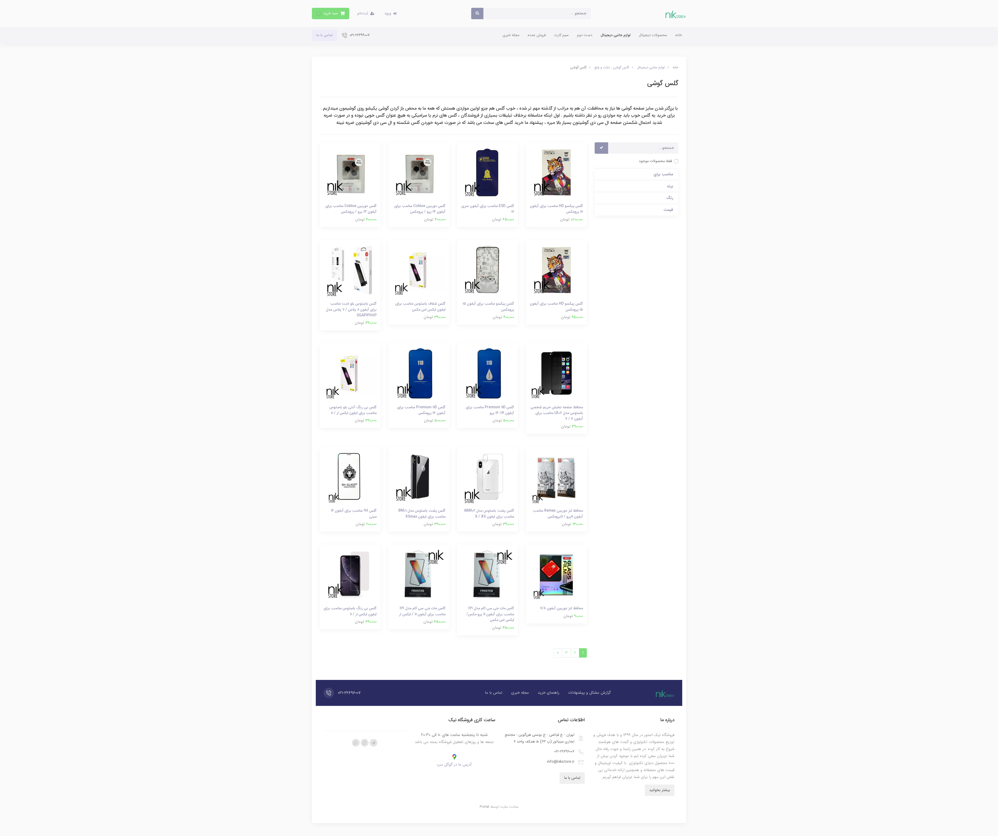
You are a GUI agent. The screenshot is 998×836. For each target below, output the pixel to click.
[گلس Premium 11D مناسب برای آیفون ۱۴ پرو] (487, 374)
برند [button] (670, 186)
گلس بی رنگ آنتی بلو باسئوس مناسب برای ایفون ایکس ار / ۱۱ (353, 410)
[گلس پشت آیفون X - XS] (487, 477)
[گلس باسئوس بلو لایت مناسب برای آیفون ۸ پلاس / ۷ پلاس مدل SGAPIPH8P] (350, 270)
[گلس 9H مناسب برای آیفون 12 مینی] (350, 477)
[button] (330, 13)
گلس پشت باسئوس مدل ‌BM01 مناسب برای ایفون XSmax (421, 513)
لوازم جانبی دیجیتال (616, 35)
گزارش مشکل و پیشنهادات (589, 693)
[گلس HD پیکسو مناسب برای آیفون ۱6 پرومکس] (556, 173)
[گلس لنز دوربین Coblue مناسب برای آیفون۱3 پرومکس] (350, 173)
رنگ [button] (669, 198)
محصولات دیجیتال (653, 35)
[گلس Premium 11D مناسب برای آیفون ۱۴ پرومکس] (418, 374)
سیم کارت (561, 35)
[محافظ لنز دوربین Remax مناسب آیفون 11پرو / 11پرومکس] (556, 477)
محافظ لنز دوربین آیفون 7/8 (561, 608)
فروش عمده (537, 35)
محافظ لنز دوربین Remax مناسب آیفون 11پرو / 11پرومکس (558, 513)
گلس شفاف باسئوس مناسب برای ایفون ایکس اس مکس (420, 306)
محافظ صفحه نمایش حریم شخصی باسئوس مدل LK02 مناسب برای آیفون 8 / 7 (556, 413)
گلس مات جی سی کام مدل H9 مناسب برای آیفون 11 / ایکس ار (422, 611)
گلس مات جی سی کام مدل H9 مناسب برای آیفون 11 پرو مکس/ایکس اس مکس (490, 614)
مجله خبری (511, 35)
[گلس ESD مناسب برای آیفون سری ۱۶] (487, 173)
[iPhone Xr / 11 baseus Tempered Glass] (350, 374)
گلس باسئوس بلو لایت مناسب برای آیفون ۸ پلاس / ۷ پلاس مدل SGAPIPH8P (351, 309)
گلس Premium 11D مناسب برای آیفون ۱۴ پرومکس (421, 410)
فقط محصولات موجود (655, 161)
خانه (678, 35)
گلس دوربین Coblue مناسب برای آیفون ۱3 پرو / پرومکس (351, 209)
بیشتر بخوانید (659, 790)
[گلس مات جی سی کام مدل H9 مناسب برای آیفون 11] (487, 575)
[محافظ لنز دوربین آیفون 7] (556, 575)
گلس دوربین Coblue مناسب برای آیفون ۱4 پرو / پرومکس (419, 209)
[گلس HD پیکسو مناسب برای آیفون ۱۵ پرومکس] (556, 270)
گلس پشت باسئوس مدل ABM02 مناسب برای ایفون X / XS (489, 513)
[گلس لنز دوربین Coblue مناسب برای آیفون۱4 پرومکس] (418, 173)
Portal (484, 807)
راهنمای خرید (548, 693)
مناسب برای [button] (663, 174)
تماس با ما (324, 35)
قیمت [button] (668, 210)
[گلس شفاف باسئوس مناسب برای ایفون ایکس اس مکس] (418, 270)
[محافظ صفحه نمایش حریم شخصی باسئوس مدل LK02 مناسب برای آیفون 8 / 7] (556, 374)
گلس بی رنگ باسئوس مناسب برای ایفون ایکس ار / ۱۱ (350, 611)
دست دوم (584, 35)
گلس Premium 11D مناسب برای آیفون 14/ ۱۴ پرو (490, 410)
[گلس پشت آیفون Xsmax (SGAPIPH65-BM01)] (418, 477)
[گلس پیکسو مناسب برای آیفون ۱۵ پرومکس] (487, 270)
